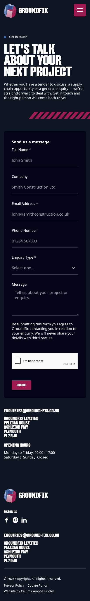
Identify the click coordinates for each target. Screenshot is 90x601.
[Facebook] (6, 520)
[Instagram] (15, 520)
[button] (80, 10)
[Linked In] (24, 520)
